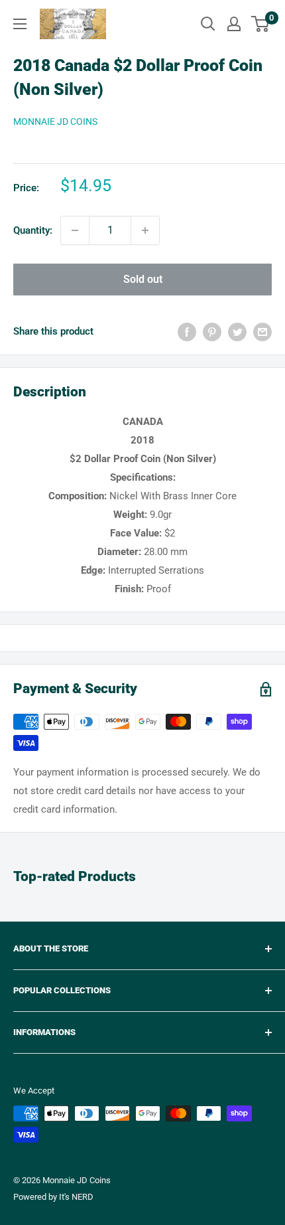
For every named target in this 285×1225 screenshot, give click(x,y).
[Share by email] (262, 331)
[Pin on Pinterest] (212, 331)
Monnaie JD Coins (55, 121)
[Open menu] (20, 24)
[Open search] (208, 24)
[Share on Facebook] (187, 331)
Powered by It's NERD (53, 1197)
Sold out (142, 279)
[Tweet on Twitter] (237, 331)
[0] (261, 24)
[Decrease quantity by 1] (75, 230)
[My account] (234, 24)
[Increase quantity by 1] (145, 230)
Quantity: (32, 230)
